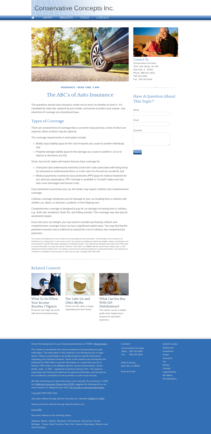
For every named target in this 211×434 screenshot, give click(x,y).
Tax (164, 361)
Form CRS (36, 409)
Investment (168, 351)
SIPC (101, 398)
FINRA (91, 398)
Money (166, 365)
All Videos (167, 375)
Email (136, 120)
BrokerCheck (100, 344)
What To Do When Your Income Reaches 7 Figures (44, 302)
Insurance (167, 358)
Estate (166, 354)
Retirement (168, 347)
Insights (66, 17)
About (47, 17)
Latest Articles (169, 372)
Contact (102, 17)
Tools (84, 17)
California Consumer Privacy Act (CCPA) (54, 384)
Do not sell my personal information (87, 387)
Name (136, 110)
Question (137, 130)
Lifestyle (167, 368)
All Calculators (170, 378)
